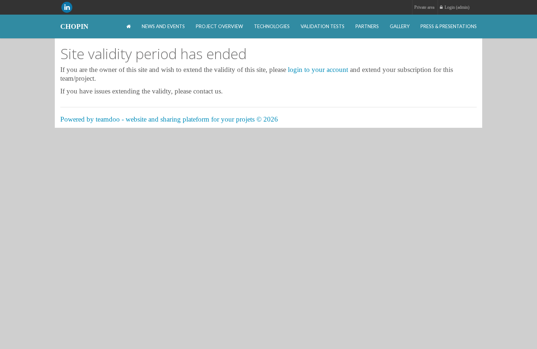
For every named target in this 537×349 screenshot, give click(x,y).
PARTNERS (367, 26)
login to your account (318, 69)
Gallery (400, 26)
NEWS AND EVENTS (163, 26)
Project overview (219, 26)
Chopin (74, 26)
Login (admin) (457, 7)
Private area (424, 7)
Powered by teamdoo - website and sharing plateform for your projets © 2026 (169, 119)
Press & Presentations (448, 26)
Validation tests (322, 26)
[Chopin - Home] (128, 26)
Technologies (272, 26)
